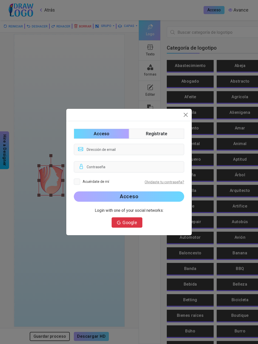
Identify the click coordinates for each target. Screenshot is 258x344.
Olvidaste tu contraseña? (164, 182)
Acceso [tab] (101, 133)
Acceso (129, 196)
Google (129, 222)
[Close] (186, 115)
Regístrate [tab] (156, 133)
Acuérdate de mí (96, 182)
